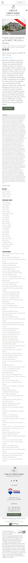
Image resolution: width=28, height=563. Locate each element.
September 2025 (7, 213)
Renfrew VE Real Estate (9, 405)
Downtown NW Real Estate (10, 294)
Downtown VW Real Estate (10, 298)
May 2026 (5, 208)
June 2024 (5, 231)
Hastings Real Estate (8, 347)
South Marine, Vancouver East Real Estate (11, 168)
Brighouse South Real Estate (18, 118)
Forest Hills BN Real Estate (8, 139)
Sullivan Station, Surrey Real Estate (16, 47)
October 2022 (6, 242)
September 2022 (7, 244)
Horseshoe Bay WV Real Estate (12, 355)
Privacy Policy (14, 520)
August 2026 (6, 204)
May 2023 (5, 240)
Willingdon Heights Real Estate (17, 180)
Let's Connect (14, 514)
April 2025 (5, 221)
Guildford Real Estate (17, 144)
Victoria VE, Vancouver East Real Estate (14, 176)
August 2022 (6, 246)
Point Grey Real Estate (10, 161)
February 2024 (7, 238)
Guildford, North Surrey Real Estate (10, 145)
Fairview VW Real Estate (13, 135)
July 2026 (5, 206)
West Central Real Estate (10, 445)
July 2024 (5, 229)
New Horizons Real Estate (10, 380)
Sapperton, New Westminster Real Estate (16, 166)
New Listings (6, 193)
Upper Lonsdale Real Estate (11, 432)
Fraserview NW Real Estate (8, 140)
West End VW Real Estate (16, 177)
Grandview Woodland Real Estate (13, 342)
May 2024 (5, 233)
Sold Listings (6, 196)
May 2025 (5, 219)
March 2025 (6, 223)
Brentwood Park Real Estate (12, 116)
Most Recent (6, 202)
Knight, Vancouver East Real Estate (15, 152)
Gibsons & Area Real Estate (11, 334)
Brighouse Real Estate (7, 118)
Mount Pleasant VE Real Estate (16, 154)
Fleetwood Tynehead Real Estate (12, 323)
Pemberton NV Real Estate (10, 392)
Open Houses (6, 195)
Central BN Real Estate (9, 275)
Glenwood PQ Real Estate (11, 143)
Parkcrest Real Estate (10, 159)
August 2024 (6, 227)
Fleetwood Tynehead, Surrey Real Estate (16, 138)
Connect (20, 2)
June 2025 (5, 217)
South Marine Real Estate (19, 167)
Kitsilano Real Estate (8, 359)
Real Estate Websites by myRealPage (14, 521)
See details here (7, 57)
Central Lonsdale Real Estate (12, 122)
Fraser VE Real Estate (18, 139)
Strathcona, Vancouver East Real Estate (10, 170)
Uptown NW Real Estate (11, 173)
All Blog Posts (6, 191)
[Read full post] (14, 28)
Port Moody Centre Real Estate (17, 162)
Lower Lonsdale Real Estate (8, 153)
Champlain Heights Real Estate (12, 286)
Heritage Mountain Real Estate (9, 148)
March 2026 (6, 212)
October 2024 (6, 225)
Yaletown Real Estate (6, 181)
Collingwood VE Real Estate (12, 127)
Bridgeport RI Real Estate (19, 117)
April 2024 (5, 235)
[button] (11, 480)
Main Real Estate (6, 154)
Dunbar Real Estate (10, 131)
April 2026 (5, 210)
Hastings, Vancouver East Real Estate (14, 147)
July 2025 (5, 215)
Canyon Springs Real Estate (17, 120)
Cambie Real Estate (6, 120)
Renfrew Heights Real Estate (16, 163)
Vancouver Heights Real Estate (12, 440)
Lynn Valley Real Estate (20, 153)
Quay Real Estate (6, 163)
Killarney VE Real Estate (13, 149)
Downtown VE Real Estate (13, 129)
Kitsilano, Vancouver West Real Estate (14, 150)
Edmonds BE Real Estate (10, 311)
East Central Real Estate (20, 131)
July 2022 (5, 248)
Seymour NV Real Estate (8, 167)
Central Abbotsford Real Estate (9, 121)
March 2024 (6, 236)
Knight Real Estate (8, 365)
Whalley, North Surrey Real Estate (13, 453)
